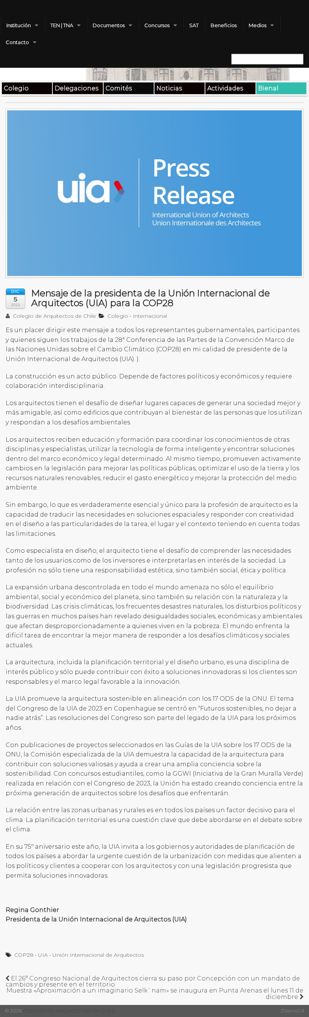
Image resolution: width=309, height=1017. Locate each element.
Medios (257, 25)
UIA (43, 954)
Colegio (16, 88)
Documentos (109, 25)
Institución (18, 25)
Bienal (268, 88)
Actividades (225, 88)
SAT (194, 25)
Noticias (169, 88)
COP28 (24, 954)
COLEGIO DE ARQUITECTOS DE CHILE (68, 1011)
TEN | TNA (61, 25)
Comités (119, 88)
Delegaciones (76, 88)
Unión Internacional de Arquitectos (98, 954)
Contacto (17, 42)
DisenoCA (292, 1011)
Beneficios (224, 25)
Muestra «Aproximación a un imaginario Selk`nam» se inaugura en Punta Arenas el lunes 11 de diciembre (154, 993)
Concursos (157, 25)
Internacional (150, 316)
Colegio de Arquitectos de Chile (53, 316)
